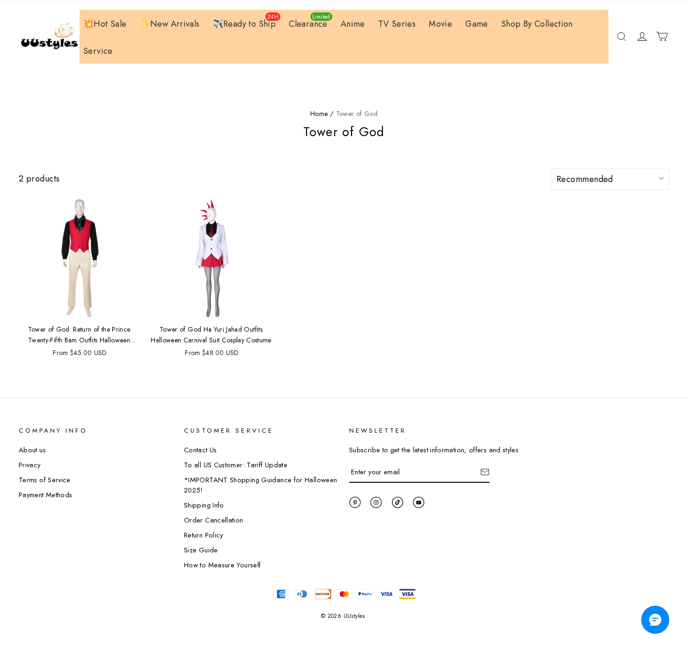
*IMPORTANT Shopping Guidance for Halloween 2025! (260, 485)
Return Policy (203, 535)
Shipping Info (204, 505)
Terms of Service (45, 480)
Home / (321, 113)
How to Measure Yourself (222, 565)
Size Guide (201, 550)
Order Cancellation (213, 520)
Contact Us (200, 450)
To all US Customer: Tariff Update (235, 465)
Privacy (30, 465)
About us (32, 450)
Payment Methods (45, 495)
